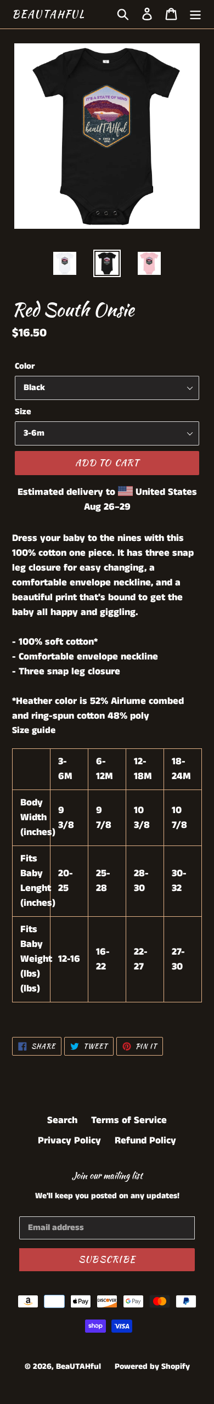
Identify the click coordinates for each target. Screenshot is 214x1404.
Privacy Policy (69, 1141)
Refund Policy (145, 1141)
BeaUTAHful (48, 14)
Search (62, 1120)
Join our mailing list (107, 1175)
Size (23, 411)
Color (25, 366)
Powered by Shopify (152, 1366)
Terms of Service (129, 1120)
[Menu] (195, 14)
